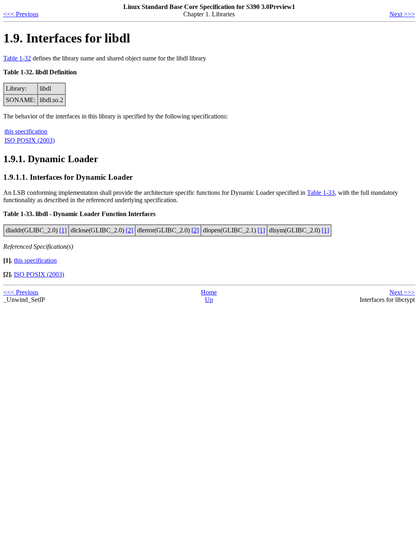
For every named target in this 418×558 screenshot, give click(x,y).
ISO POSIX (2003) (29, 140)
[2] (129, 230)
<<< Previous (20, 14)
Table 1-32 (17, 58)
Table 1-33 (321, 192)
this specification (25, 131)
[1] (63, 230)
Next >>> (402, 14)
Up (209, 299)
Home (209, 292)
